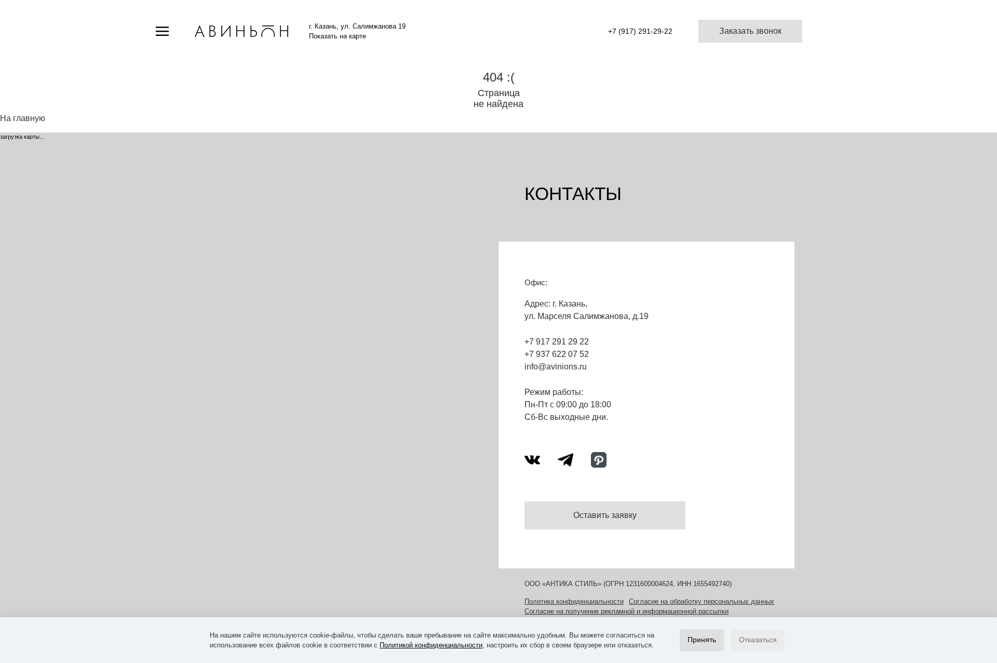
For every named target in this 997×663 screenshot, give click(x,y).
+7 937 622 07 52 (556, 354)
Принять (702, 639)
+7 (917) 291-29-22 (640, 31)
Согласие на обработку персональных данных (701, 601)
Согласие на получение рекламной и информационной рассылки (626, 611)
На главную (22, 118)
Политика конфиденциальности (574, 601)
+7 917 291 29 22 (556, 341)
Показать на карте (337, 36)
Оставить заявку (605, 515)
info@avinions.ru (555, 366)
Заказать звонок (750, 30)
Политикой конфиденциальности (431, 645)
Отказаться (758, 639)
